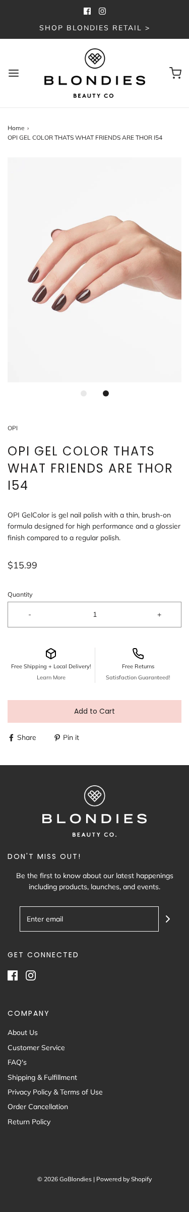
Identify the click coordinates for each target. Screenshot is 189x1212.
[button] (94, 269)
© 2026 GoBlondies (64, 1179)
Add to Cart (94, 711)
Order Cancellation (38, 1106)
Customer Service (36, 1047)
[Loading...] (94, 269)
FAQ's (17, 1062)
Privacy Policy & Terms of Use (55, 1091)
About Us (23, 1032)
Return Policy (29, 1121)
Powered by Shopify (124, 1179)
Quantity (20, 594)
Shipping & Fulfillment (42, 1077)
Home (16, 128)
